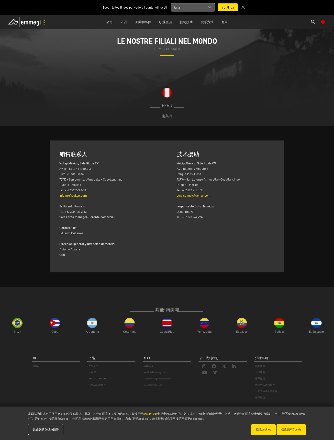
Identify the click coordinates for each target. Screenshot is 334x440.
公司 (109, 22)
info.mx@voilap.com (73, 195)
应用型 (92, 372)
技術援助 (186, 22)
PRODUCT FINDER (98, 378)
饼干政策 (260, 378)
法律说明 (260, 372)
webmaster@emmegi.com (157, 378)
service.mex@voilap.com (194, 195)
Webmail (148, 366)
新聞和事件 (143, 22)
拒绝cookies (263, 429)
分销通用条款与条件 (266, 391)
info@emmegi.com (153, 385)
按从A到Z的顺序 (97, 385)
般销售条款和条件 (265, 385)
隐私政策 (260, 366)
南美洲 (167, 116)
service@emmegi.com (155, 372)
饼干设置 (260, 397)
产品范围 (93, 366)
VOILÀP (36, 366)
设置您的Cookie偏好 (46, 429)
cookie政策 (150, 413)
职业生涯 (165, 22)
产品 (124, 22)
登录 (225, 22)
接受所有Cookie (291, 429)
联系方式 (207, 22)
